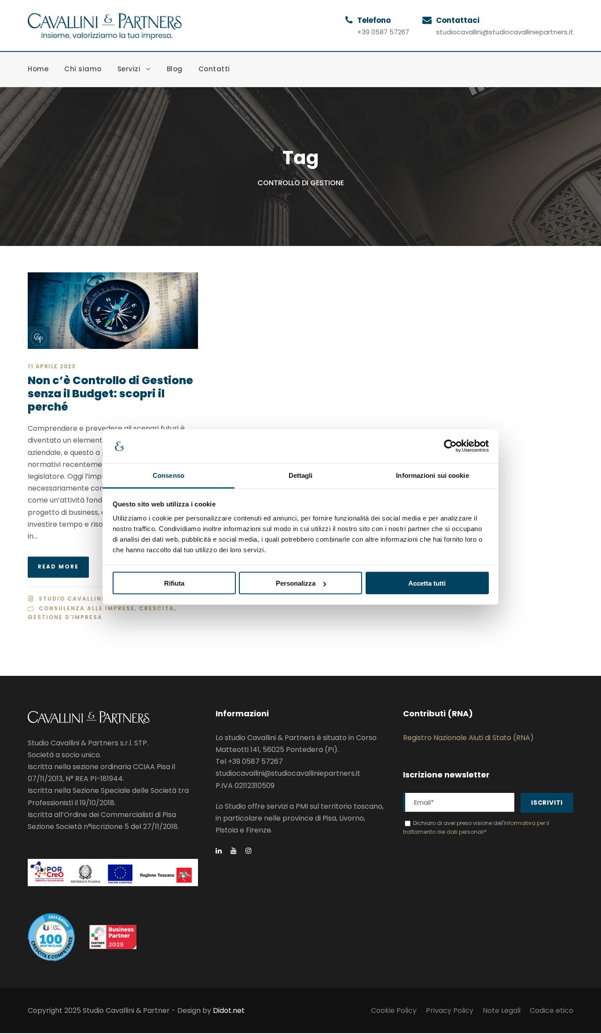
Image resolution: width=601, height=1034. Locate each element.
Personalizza (295, 583)
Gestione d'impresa (65, 617)
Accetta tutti (427, 583)
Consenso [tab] (168, 475)
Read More (58, 566)
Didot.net (229, 1010)
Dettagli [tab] (301, 475)
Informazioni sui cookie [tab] (432, 475)
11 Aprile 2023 (52, 366)
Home (38, 68)
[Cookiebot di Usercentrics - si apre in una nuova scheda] (450, 446)
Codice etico (551, 1010)
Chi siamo (83, 68)
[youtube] (234, 851)
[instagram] (249, 851)
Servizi (129, 68)
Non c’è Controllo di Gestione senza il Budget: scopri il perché (110, 393)
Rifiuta (174, 583)
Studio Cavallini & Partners (94, 598)
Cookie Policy (394, 1010)
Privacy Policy (449, 1010)
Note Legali (501, 1010)
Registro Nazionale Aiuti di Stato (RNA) (468, 738)
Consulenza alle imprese (87, 608)
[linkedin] (219, 851)
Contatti (214, 68)
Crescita (156, 608)
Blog (175, 68)
